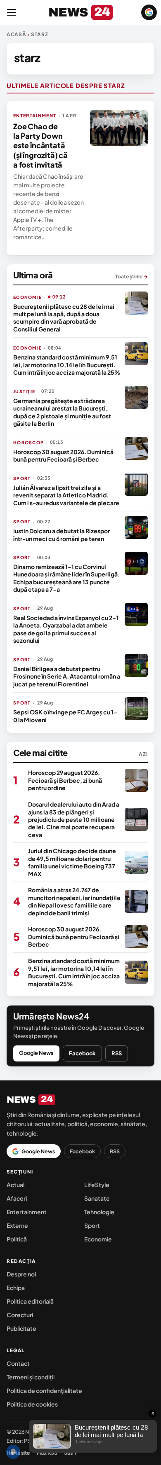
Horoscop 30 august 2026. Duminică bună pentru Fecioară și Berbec (63, 455)
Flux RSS (47, 1452)
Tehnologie (99, 1211)
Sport (92, 1225)
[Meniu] (11, 12)
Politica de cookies (32, 1404)
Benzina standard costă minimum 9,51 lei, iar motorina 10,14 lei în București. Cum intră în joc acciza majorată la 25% (67, 364)
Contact (18, 1363)
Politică (17, 1239)
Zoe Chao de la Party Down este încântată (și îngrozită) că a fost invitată (40, 145)
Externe (17, 1225)
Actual (15, 1184)
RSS (116, 1053)
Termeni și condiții (30, 1377)
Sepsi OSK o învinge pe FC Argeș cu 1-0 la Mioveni (65, 715)
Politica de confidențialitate (44, 1390)
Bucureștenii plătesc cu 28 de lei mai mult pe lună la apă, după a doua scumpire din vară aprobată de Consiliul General (63, 318)
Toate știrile (131, 276)
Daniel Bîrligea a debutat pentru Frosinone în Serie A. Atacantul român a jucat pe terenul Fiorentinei (66, 676)
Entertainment (27, 1211)
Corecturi (20, 1314)
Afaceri (17, 1198)
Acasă (16, 34)
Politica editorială (30, 1301)
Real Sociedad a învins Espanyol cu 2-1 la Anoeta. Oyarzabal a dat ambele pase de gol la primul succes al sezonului (65, 629)
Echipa (16, 1287)
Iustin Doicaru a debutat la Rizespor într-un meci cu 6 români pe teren (61, 534)
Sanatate (97, 1198)
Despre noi (21, 1274)
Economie (98, 1239)
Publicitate (21, 1328)
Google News (36, 1053)
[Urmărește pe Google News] (149, 12)
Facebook (82, 1053)
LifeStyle (96, 1184)
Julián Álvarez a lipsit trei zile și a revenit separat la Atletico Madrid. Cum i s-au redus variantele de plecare (66, 495)
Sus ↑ (70, 1452)
